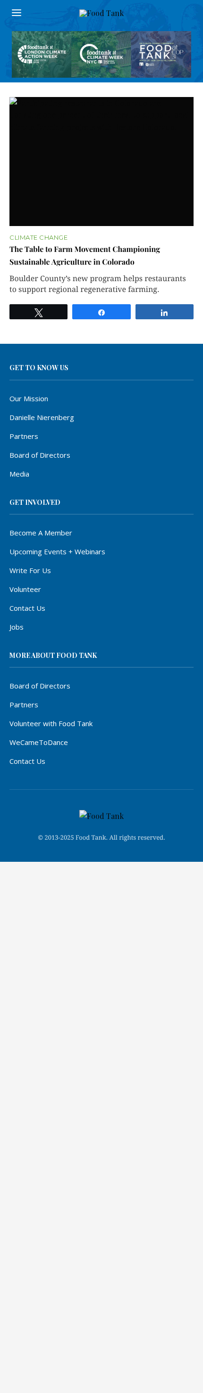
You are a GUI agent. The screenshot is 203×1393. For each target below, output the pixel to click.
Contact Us (27, 608)
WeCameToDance (38, 742)
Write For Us (30, 570)
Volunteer (25, 589)
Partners (23, 436)
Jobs (16, 627)
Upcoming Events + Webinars (57, 551)
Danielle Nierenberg (41, 417)
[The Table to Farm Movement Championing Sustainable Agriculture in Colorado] (101, 161)
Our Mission (28, 398)
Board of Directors (39, 455)
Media (19, 473)
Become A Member (40, 532)
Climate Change (38, 238)
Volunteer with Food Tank (51, 723)
